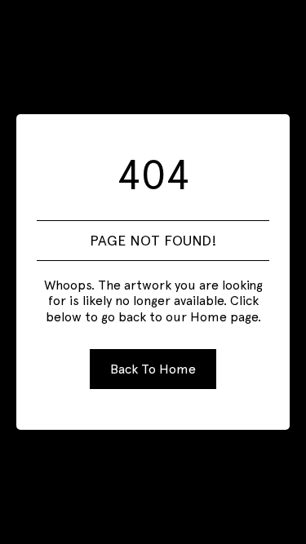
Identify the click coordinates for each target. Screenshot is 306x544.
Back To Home (153, 369)
